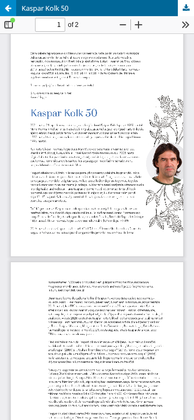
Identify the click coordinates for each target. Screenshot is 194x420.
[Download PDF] (186, 8)
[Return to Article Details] (8, 8)
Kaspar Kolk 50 (45, 8)
